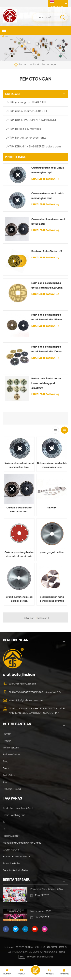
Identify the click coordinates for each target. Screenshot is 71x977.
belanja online (11, 754)
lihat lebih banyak (43, 179)
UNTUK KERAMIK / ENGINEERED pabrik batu (33, 146)
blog (5, 761)
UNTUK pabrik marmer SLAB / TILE (27, 111)
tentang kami (11, 747)
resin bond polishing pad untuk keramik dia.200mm (47, 285)
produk (7, 741)
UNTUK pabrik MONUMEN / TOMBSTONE (31, 120)
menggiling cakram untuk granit (22, 843)
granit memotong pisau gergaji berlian (19, 599)
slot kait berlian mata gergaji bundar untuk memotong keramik (52, 599)
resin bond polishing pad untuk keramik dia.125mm (46, 317)
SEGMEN (51, 508)
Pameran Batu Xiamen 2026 (46, 889)
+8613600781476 (52, 692)
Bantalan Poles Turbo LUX (46, 251)
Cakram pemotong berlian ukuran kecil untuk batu (19, 554)
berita (6, 768)
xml (5, 782)
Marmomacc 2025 (40, 911)
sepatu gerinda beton (16, 870)
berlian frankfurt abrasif (17, 856)
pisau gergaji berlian (52, 552)
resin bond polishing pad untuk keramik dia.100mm (46, 349)
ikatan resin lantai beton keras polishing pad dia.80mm (46, 383)
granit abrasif (11, 850)
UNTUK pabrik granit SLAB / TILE (26, 102)
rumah (23, 65)
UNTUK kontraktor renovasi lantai (26, 137)
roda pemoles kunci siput (18, 808)
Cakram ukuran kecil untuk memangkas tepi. (47, 170)
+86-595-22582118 (25, 684)
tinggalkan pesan (35, 970)
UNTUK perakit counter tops (23, 129)
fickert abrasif (11, 836)
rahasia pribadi (12, 789)
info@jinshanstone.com (29, 700)
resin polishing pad (14, 815)
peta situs (9, 775)
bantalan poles (12, 863)
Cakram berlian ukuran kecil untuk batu (48, 221)
